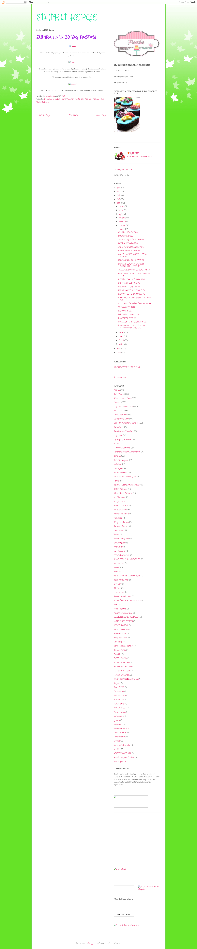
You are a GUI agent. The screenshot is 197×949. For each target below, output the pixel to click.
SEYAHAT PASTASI (125, 236)
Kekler (116, 481)
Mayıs (122, 229)
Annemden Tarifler (121, 555)
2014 (119, 188)
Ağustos (122, 217)
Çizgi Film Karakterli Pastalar (126, 423)
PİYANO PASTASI (125, 311)
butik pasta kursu (121, 513)
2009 (119, 348)
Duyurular (118, 435)
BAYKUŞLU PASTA (121, 629)
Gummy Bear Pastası (123, 666)
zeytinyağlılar (119, 543)
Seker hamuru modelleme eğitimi (127, 575)
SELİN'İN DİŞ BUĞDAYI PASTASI (131, 239)
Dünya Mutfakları (121, 522)
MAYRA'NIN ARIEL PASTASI (129, 250)
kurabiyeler (118, 468)
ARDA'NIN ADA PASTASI (128, 232)
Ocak (121, 344)
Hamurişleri (118, 427)
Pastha (96, 99)
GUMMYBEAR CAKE (122, 662)
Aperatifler (118, 547)
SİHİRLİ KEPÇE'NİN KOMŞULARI (127, 367)
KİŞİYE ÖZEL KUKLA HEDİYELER (127, 600)
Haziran (122, 225)
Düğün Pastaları (120, 489)
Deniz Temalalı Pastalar (123, 646)
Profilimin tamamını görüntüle (139, 156)
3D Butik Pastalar (121, 419)
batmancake (119, 716)
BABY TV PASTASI (121, 625)
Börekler (117, 588)
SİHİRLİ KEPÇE (66, 17)
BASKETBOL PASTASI (127, 318)
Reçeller (117, 567)
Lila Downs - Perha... (124, 915)
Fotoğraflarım (119, 501)
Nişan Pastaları (120, 608)
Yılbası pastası (120, 712)
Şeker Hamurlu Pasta (123, 398)
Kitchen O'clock (120, 377)
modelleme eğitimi (121, 538)
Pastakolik (79, 99)
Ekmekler (117, 654)
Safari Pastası (120, 695)
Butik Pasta (49, 99)
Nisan (121, 332)
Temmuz (122, 221)
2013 (119, 191)
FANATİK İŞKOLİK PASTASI (129, 283)
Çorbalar (117, 584)
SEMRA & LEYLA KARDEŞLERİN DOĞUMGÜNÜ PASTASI (131, 265)
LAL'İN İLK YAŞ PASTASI (128, 243)
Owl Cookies (119, 691)
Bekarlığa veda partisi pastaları (127, 485)
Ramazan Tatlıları (121, 526)
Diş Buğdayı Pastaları (123, 439)
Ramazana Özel (120, 509)
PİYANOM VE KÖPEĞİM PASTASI (131, 294)
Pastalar (88, 99)
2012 (119, 195)
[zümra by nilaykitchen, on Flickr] (72, 46)
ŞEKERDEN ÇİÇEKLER (122, 753)
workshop (118, 518)
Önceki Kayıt (101, 115)
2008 (119, 352)
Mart (121, 336)
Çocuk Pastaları (120, 414)
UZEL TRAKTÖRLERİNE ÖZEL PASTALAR (134, 303)
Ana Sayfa (73, 115)
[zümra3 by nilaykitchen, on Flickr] (72, 84)
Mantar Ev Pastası (122, 675)
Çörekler (117, 741)
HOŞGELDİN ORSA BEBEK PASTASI (132, 322)
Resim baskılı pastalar (123, 613)
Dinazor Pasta (120, 650)
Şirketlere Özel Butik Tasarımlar (127, 452)
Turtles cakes (119, 704)
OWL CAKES (119, 687)
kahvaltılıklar (119, 530)
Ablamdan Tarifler (121, 505)
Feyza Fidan (134, 153)
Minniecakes (119, 563)
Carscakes (118, 642)
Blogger (91, 943)
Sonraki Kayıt (44, 115)
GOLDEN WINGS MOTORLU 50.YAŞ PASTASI (132, 255)
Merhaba (117, 604)
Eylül (121, 214)
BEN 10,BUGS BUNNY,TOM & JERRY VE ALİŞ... (134, 274)
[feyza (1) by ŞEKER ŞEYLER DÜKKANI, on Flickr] (137, 56)
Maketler (117, 464)
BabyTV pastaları (121, 637)
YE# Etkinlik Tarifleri (122, 447)
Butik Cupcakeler (120, 472)
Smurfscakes (119, 699)
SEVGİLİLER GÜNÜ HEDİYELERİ (126, 617)
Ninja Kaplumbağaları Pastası (126, 679)
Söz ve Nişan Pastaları (123, 493)
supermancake (120, 736)
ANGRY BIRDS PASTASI (123, 621)
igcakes (117, 720)
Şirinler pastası (120, 761)
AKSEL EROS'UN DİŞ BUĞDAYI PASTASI (134, 270)
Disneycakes (119, 592)
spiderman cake (120, 732)
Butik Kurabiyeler (121, 460)
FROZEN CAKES (120, 658)
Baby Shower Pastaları (123, 431)
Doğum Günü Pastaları (64, 99)
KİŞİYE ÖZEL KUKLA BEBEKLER (127, 559)
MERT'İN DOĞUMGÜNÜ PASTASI (131, 279)
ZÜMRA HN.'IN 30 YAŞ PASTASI (131, 260)
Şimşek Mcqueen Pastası (124, 757)
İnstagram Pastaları (122, 745)
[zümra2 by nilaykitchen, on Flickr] (72, 62)
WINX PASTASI (120, 708)
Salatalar (117, 571)
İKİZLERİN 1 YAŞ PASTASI (128, 314)
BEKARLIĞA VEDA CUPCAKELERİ (131, 290)
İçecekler (117, 749)
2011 (118, 199)
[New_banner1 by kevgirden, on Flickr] (131, 807)
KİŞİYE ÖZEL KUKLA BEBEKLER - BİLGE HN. (134, 299)
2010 (119, 203)
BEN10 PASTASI (120, 633)
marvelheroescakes (122, 728)
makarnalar (119, 724)
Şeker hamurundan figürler (125, 476)
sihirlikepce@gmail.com (123, 169)
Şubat (121, 340)
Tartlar (116, 534)
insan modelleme (121, 580)
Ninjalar (117, 683)
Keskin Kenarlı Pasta (123, 596)
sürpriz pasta (119, 551)
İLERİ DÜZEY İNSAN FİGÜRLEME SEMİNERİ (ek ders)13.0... (131, 326)
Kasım (122, 206)
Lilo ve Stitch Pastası (122, 670)
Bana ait (117, 456)
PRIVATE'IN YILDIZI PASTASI (129, 286)
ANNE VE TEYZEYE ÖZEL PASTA (131, 247)
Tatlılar (116, 443)
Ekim (121, 210)
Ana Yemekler (119, 497)
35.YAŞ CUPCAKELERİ (127, 307)
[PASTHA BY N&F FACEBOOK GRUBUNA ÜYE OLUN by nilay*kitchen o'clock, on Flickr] (127, 131)
